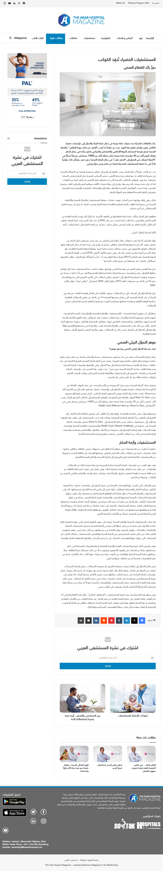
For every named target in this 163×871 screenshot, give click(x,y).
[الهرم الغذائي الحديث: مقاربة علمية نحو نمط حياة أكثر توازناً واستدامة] (74, 754)
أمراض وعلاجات (125, 38)
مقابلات (73, 38)
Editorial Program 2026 (138, 3)
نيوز (141, 38)
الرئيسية (150, 38)
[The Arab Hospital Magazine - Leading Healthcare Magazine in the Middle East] (81, 20)
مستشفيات (89, 38)
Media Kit (120, 3)
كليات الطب (38, 38)
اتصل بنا (155, 3)
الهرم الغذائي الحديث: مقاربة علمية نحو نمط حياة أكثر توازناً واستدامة (76, 768)
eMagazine (20, 38)
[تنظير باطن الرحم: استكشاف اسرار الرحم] (107, 754)
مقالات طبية (56, 38)
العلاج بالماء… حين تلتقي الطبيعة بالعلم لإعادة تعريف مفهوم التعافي (143, 768)
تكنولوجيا (105, 38)
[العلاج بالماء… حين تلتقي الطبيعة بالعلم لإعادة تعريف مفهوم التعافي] (141, 754)
